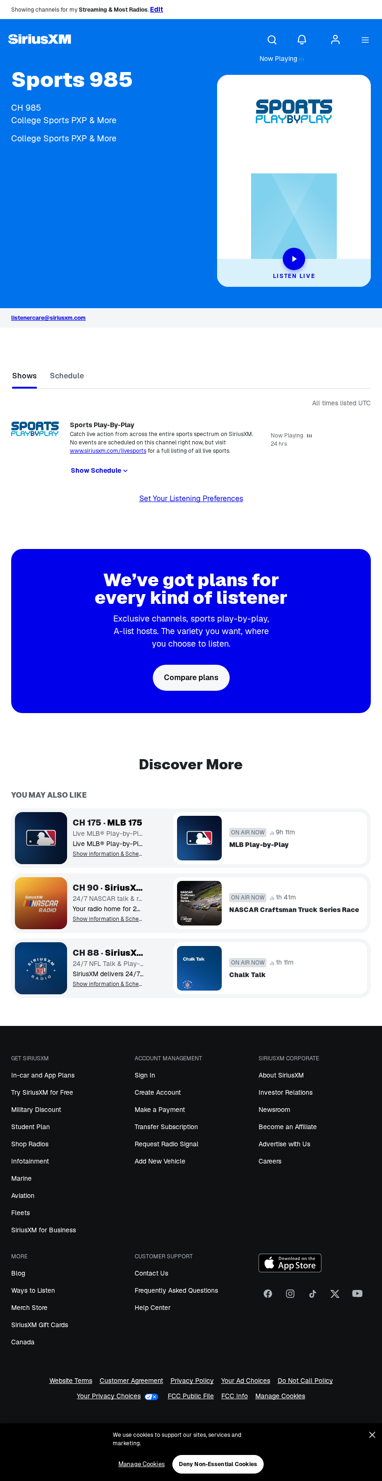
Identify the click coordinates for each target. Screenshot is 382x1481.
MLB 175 (125, 823)
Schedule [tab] (67, 376)
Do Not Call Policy (305, 1381)
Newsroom (274, 1109)
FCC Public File (191, 1396)
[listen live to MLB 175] (41, 838)
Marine (21, 1178)
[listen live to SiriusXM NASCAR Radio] (41, 903)
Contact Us (151, 1273)
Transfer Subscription (166, 1127)
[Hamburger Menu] (365, 40)
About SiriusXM (281, 1075)
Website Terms (70, 1381)
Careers (270, 1161)
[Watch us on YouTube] (357, 1297)
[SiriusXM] (39, 40)
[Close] (372, 1435)
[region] (191, 1452)
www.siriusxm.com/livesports (108, 451)
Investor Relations (286, 1092)
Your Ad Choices (245, 1381)
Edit (156, 9)
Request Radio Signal (166, 1144)
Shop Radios (29, 1144)
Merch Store (29, 1307)
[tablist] (191, 378)
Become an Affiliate (288, 1127)
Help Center (153, 1307)
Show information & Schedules (108, 854)
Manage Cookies (280, 1396)
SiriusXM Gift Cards (39, 1325)
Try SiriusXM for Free (42, 1092)
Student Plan (30, 1127)
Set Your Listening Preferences (191, 498)
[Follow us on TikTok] (312, 1297)
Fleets (20, 1213)
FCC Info (234, 1396)
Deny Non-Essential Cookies (218, 1464)
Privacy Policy (192, 1381)
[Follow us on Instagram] (290, 1297)
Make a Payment (160, 1109)
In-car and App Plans (43, 1075)
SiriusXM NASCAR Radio (123, 888)
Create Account (158, 1092)
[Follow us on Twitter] (335, 1297)
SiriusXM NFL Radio (124, 953)
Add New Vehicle (160, 1161)
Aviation (22, 1195)
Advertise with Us (284, 1144)
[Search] (272, 40)
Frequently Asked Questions (176, 1290)
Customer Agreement (131, 1381)
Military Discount (36, 1109)
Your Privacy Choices (109, 1396)
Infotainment (30, 1161)
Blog (18, 1273)
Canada (22, 1342)
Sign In (145, 1075)
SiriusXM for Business (43, 1230)
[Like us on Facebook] (267, 1297)
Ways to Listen (33, 1290)
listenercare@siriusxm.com (48, 318)
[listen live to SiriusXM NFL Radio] (41, 968)
